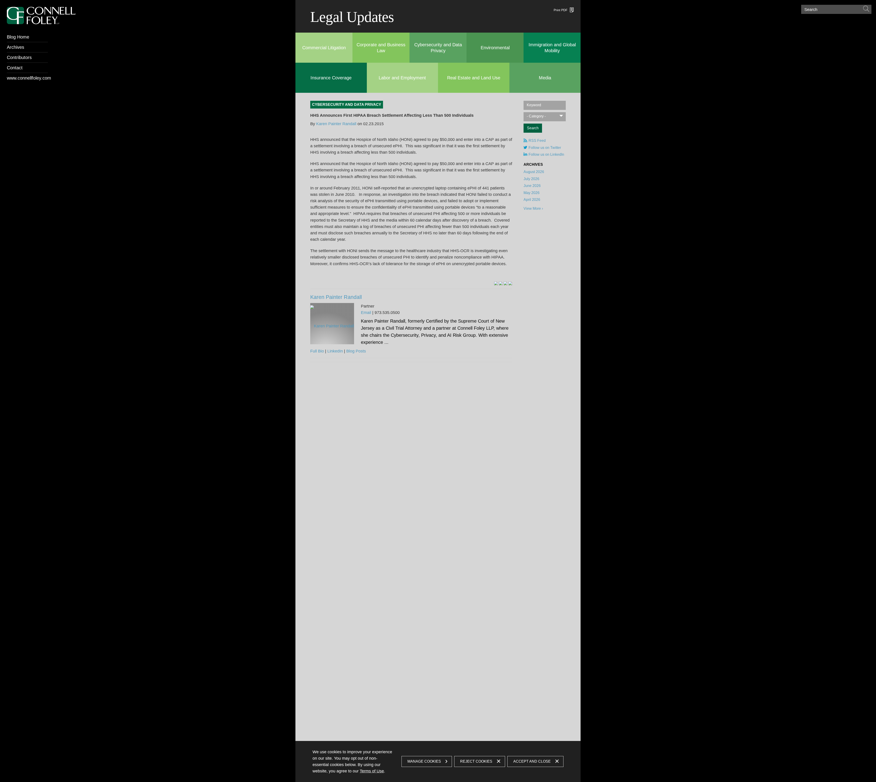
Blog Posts (356, 351)
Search (810, 9)
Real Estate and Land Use (473, 77)
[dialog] (438, 761)
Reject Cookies (476, 761)
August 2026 (534, 172)
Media (545, 77)
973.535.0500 (387, 312)
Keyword (534, 105)
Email (366, 312)
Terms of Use (372, 771)
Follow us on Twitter (545, 148)
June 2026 (532, 186)
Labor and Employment (402, 77)
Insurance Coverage (331, 77)
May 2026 (532, 193)
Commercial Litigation (324, 47)
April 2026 (532, 200)
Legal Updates (352, 17)
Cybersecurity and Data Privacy (346, 104)
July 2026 (531, 179)
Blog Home (18, 36)
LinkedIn (335, 351)
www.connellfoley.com (27, 77)
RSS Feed (537, 140)
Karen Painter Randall (336, 124)
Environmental (495, 47)
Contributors (19, 57)
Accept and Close (532, 761)
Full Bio (317, 351)
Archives (15, 47)
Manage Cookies (424, 761)
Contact (15, 67)
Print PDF (561, 10)
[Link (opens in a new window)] (496, 283)
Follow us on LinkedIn (546, 154)
